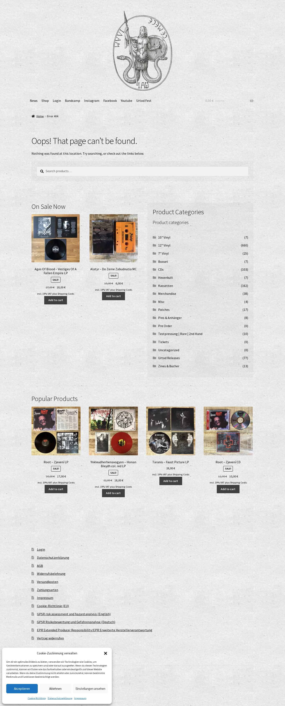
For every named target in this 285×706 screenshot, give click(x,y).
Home (40, 116)
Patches (164, 310)
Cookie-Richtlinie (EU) (53, 606)
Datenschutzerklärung (60, 698)
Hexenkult (165, 277)
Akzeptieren (22, 689)
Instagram (91, 100)
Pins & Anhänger (170, 318)
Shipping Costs (66, 293)
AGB (40, 566)
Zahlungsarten (47, 590)
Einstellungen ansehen (90, 689)
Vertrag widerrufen (50, 638)
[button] (105, 653)
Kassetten (165, 286)
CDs (161, 269)
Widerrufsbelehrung (51, 574)
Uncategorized (168, 350)
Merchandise (167, 293)
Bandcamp (72, 100)
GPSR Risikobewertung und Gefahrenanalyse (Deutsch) (76, 622)
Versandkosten (47, 582)
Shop (45, 100)
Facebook (110, 100)
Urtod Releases (169, 358)
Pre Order (165, 326)
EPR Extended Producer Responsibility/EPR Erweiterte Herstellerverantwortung (94, 630)
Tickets (163, 342)
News (34, 100)
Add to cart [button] (55, 300)
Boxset (163, 261)
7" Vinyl (163, 253)
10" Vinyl (164, 237)
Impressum (80, 698)
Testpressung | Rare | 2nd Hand (180, 334)
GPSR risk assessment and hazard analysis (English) (74, 614)
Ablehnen (55, 689)
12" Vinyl (164, 245)
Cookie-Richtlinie (37, 698)
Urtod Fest (143, 100)
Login (57, 100)
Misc (161, 302)
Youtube (126, 100)
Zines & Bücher (168, 366)
